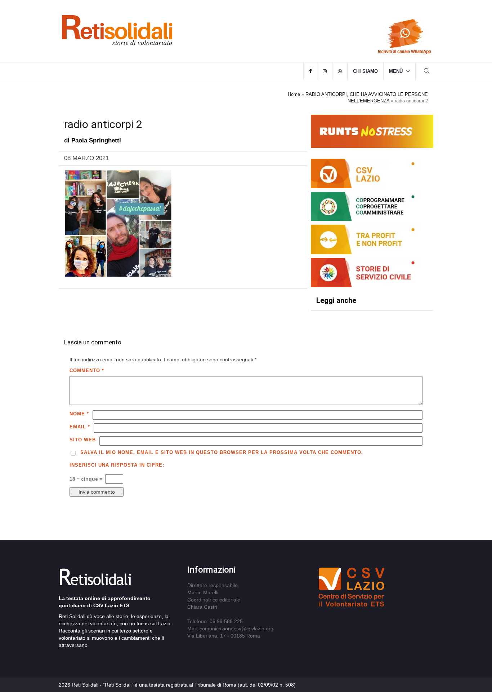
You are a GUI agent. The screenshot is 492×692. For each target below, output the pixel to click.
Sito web (83, 439)
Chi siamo (365, 71)
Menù (396, 71)
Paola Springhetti (96, 140)
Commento (87, 370)
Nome (79, 413)
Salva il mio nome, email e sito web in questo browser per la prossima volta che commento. (221, 452)
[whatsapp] (339, 71)
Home (294, 94)
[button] (427, 71)
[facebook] (310, 71)
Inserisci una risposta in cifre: (117, 465)
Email (80, 426)
